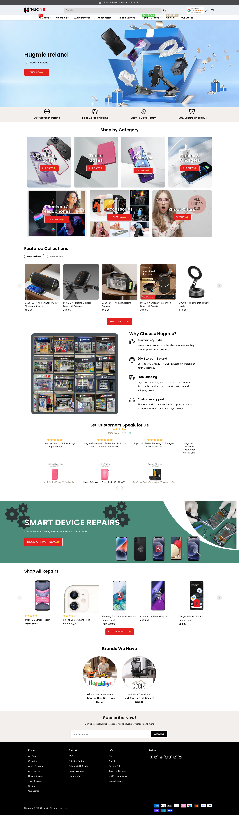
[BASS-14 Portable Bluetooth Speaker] (119, 282)
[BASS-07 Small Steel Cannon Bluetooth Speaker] (158, 282)
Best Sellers (56, 256)
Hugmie (45, 808)
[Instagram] (161, 756)
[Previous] (19, 285)
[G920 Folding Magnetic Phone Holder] (197, 282)
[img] (119, 429)
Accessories (105, 17)
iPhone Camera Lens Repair (77, 619)
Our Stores (187, 17)
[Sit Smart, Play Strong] (139, 673)
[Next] (219, 285)
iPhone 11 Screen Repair (37, 619)
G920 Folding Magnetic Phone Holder (194, 304)
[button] (117, 488)
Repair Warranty (77, 771)
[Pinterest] (165, 756)
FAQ (71, 756)
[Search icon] (165, 10)
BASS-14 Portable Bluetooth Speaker (116, 304)
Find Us (112, 756)
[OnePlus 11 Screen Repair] (158, 595)
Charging (61, 17)
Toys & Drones (151, 17)
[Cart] (212, 10)
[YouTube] (180, 756)
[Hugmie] (34, 10)
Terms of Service (117, 771)
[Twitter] (156, 756)
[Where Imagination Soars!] (100, 673)
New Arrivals (34, 256)
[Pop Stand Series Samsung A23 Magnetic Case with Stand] (119, 474)
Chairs (172, 17)
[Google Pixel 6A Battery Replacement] (197, 595)
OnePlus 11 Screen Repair (153, 616)
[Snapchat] (170, 756)
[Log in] (206, 10)
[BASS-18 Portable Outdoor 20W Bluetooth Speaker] (42, 282)
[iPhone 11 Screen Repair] (42, 595)
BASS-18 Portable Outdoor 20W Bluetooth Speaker (41, 304)
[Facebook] (151, 756)
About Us (113, 761)
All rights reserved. (58, 808)
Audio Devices (82, 17)
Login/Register (116, 781)
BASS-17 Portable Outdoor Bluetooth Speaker (77, 304)
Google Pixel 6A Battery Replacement (191, 618)
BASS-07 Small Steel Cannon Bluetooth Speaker (155, 304)
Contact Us (74, 776)
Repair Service (127, 17)
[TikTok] (175, 756)
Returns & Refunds (78, 766)
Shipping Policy (76, 761)
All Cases (44, 17)
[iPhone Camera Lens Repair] (81, 595)
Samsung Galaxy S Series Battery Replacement (119, 618)
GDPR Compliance (118, 776)
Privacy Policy (116, 766)
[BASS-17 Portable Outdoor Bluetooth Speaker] (81, 282)
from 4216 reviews (118, 432)
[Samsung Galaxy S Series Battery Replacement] (119, 595)
